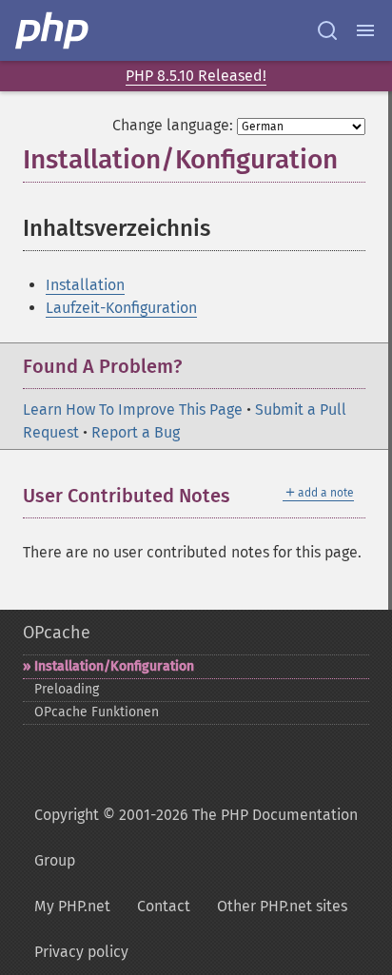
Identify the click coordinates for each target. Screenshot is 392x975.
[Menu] (365, 30)
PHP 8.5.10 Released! (196, 76)
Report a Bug (135, 432)
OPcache (56, 632)
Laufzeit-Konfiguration (121, 308)
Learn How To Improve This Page (133, 409)
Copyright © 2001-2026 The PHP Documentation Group (196, 837)
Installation (85, 285)
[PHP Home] (53, 30)
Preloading (66, 689)
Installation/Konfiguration (114, 666)
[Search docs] (327, 30)
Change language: (172, 125)
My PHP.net (72, 906)
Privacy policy (81, 952)
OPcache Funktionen (96, 712)
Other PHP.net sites (282, 906)
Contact (163, 906)
